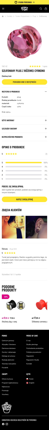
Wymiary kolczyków (9, 364)
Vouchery (5, 394)
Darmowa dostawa (8, 348)
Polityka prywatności (33, 352)
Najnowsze (6, 387)
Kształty (9, 16)
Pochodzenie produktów (35, 348)
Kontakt (29, 364)
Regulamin (30, 356)
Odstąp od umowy (8, 356)
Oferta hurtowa (7, 379)
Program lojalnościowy (10, 383)
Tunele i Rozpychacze (22, 16)
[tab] (13, 227)
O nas (28, 341)
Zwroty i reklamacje (9, 352)
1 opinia (45, 66)
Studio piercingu (25, 2)
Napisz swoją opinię (24, 199)
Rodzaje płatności (8, 360)
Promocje (5, 390)
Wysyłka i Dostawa (9, 344)
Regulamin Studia (32, 360)
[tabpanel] (24, 42)
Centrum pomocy (8, 341)
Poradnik (5, 368)
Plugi (34, 16)
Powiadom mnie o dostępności (24, 82)
